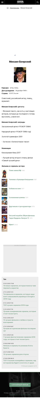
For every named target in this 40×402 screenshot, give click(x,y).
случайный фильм (20, 385)
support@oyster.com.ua (15, 394)
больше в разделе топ (29, 366)
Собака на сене (15, 188)
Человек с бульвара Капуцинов (21, 179)
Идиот (11, 224)
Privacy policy (27, 394)
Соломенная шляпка (17, 197)
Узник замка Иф (15, 170)
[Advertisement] (20, 30)
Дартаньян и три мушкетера (20, 206)
